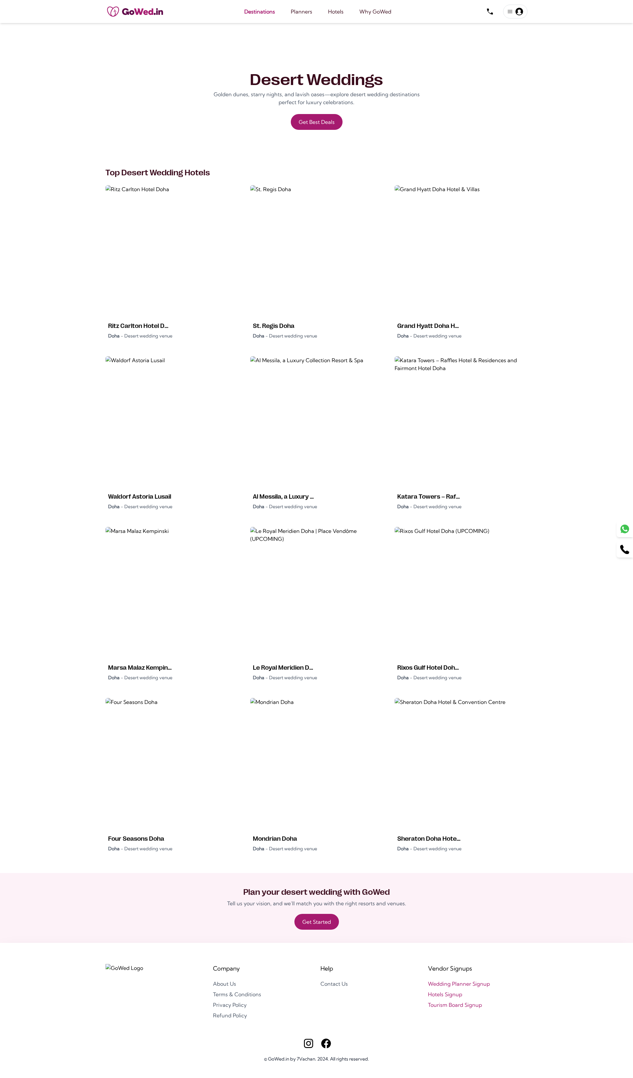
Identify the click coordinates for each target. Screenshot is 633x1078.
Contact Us (334, 983)
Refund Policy (230, 1015)
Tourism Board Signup (455, 1005)
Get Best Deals (317, 122)
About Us (224, 983)
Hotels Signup (445, 994)
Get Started (316, 921)
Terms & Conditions (237, 994)
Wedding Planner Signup (459, 983)
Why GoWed (375, 11)
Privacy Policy (230, 1005)
